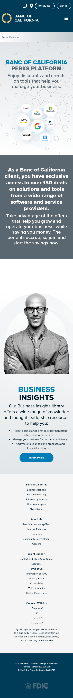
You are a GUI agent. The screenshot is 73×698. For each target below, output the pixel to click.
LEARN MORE (36, 457)
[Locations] (31, 6)
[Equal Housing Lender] (36, 687)
